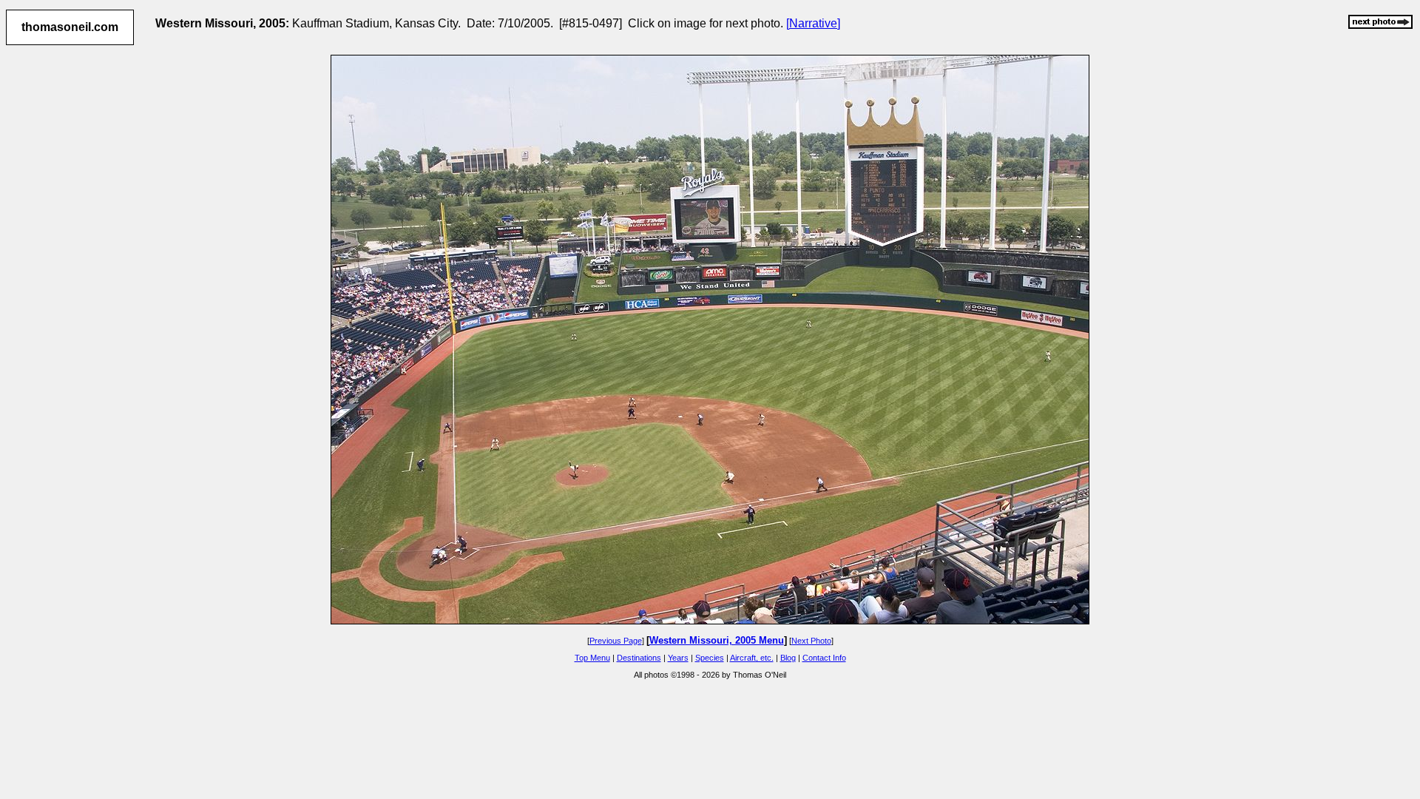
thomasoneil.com (69, 27)
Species (709, 657)
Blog (788, 657)
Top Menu (592, 657)
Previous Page (615, 640)
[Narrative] (813, 23)
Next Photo (811, 640)
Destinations (639, 657)
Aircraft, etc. (752, 657)
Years (678, 657)
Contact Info (824, 657)
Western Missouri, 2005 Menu (716, 640)
